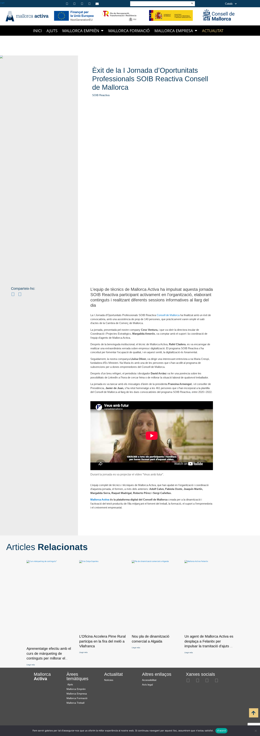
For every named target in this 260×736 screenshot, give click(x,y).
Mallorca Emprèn (80, 30)
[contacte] (97, 3)
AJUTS (52, 30)
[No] (255, 730)
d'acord (221, 730)
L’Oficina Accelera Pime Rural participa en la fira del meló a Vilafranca (102, 641)
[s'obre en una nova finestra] (74, 16)
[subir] (253, 712)
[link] (245, 713)
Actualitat (212, 30)
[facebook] (75, 3)
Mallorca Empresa (173, 30)
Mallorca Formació (129, 30)
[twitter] (82, 3)
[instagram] (67, 3)
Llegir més (31, 665)
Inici (37, 30)
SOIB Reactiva (100, 95)
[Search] (192, 3)
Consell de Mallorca (168, 315)
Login (2, 3)
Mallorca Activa (100, 499)
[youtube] (90, 3)
